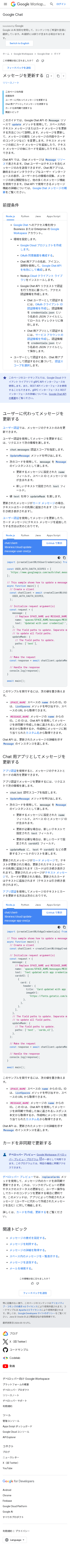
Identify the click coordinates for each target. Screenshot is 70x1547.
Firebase (7, 1501)
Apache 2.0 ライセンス (30, 1310)
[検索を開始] (52, 4)
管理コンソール (11, 1421)
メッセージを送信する (23, 1262)
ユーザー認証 (11, 427)
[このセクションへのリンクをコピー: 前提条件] (22, 206)
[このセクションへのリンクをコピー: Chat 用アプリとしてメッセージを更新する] (22, 762)
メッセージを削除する (23, 1244)
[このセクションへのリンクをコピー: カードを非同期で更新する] (55, 1143)
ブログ (6, 1452)
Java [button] (38, 216)
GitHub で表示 (54, 543)
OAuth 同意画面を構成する (36, 255)
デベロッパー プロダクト (16, 1390)
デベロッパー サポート (15, 1400)
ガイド (57, 54)
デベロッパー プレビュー (18, 1177)
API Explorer (9, 1437)
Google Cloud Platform (15, 1506)
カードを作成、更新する (31, 1212)
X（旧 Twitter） (11, 1463)
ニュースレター (11, 1457)
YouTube (7, 1468)
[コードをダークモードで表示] (59, 557)
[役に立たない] (42, 60)
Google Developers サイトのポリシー (36, 1313)
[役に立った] (37, 60)
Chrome (7, 1495)
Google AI (8, 1511)
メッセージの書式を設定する (27, 1238)
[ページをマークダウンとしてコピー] (58, 76)
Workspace (38, 4)
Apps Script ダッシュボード (17, 1426)
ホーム (6, 54)
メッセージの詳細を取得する (27, 1250)
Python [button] (25, 216)
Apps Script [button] (53, 216)
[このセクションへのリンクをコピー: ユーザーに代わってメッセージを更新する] (22, 419)
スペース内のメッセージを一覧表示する (34, 1256)
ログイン (61, 4)
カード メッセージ (44, 503)
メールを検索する (20, 1268)
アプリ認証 (9, 770)
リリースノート (11, 82)
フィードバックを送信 (19, 67)
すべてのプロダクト (13, 1517)
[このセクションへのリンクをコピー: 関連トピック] (30, 1230)
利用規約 (7, 1406)
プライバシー (22, 1531)
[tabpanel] (35, 295)
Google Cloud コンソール (16, 1431)
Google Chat (13, 15)
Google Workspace (23, 54)
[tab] (10, 216)
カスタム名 (32, 732)
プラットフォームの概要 (16, 1384)
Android (7, 1490)
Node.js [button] (10, 216)
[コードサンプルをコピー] (64, 557)
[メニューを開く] (5, 4)
